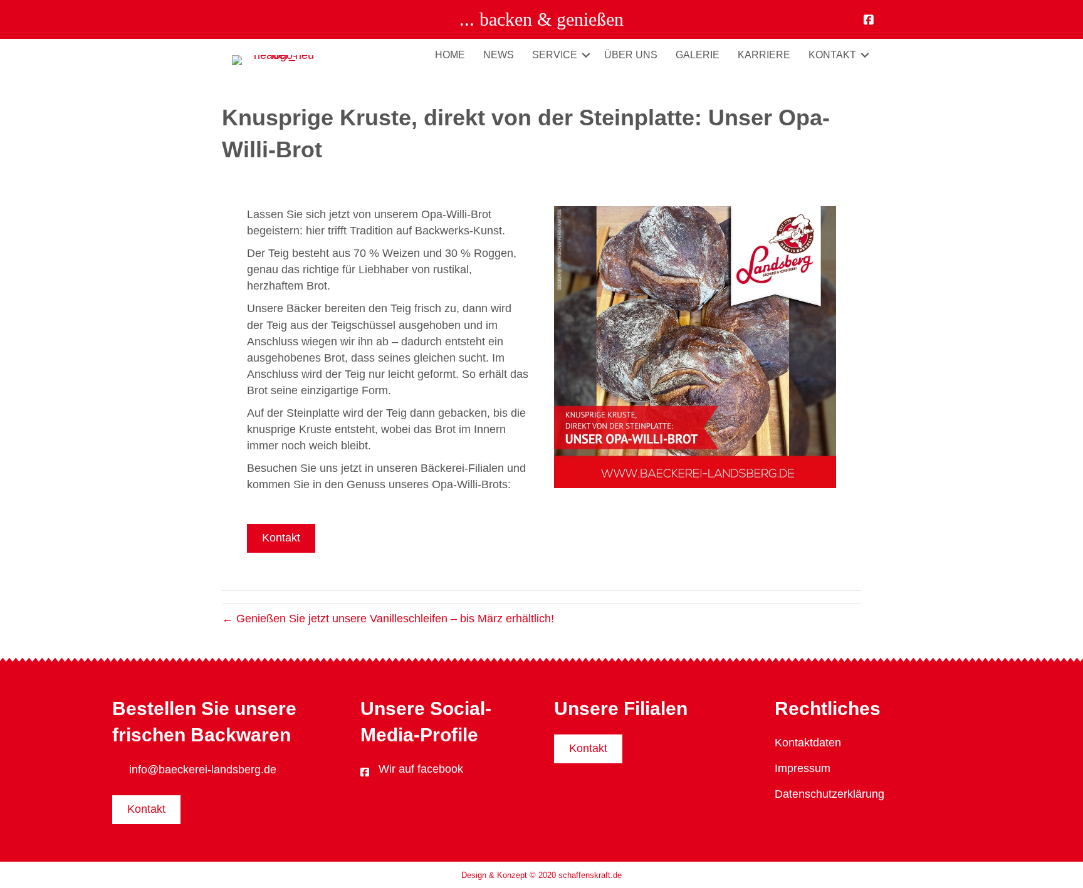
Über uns (630, 55)
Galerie (697, 55)
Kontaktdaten (808, 742)
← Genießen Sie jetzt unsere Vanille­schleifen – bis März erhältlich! (388, 618)
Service (554, 55)
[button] (586, 55)
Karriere (764, 55)
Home (450, 55)
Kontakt (832, 55)
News (498, 55)
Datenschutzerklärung (829, 794)
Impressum (802, 768)
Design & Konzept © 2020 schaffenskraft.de (541, 875)
